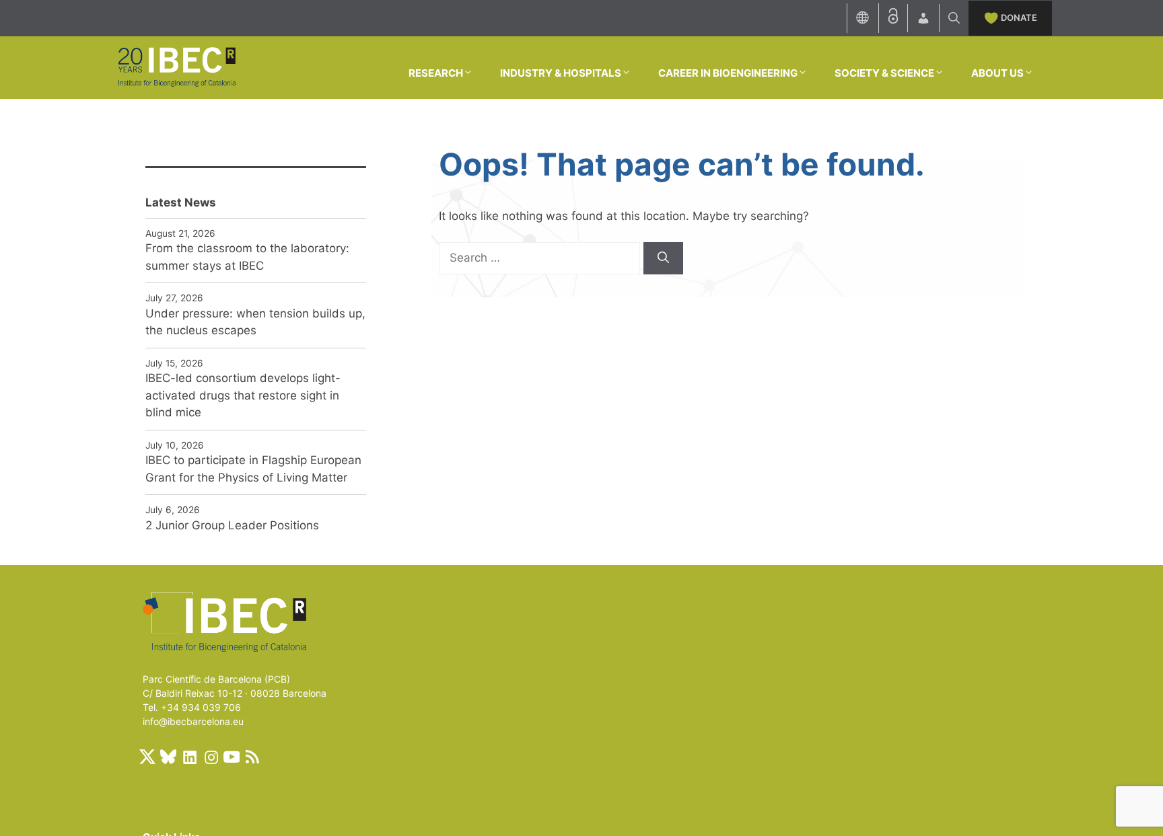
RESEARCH (436, 73)
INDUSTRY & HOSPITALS (560, 73)
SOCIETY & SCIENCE (884, 73)
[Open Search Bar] (954, 18)
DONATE (1019, 17)
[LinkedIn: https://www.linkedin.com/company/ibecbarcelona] (189, 757)
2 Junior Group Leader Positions (232, 525)
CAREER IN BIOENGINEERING (728, 73)
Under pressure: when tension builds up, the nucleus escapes (255, 322)
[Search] (663, 258)
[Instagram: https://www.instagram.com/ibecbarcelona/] (211, 757)
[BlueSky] (168, 757)
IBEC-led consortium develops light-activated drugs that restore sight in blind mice (243, 395)
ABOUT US (997, 73)
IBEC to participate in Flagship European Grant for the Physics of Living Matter (253, 468)
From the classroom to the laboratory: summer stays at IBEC (247, 256)
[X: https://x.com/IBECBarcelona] (147, 757)
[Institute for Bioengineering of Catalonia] (176, 66)
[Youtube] (231, 757)
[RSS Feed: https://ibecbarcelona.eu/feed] (252, 757)
